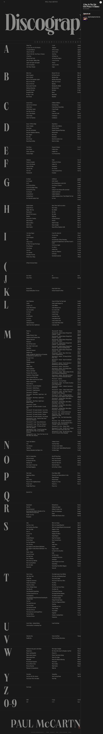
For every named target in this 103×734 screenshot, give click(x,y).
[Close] (101, 2)
